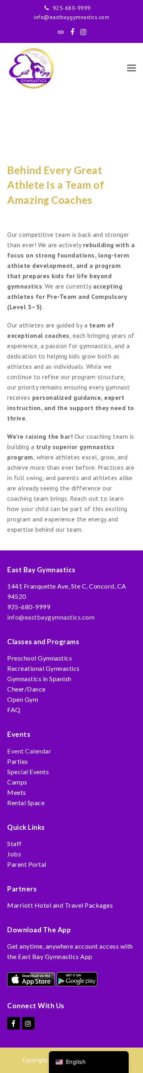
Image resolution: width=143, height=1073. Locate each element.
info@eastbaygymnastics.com (71, 17)
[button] (131, 68)
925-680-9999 (72, 8)
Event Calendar (29, 751)
